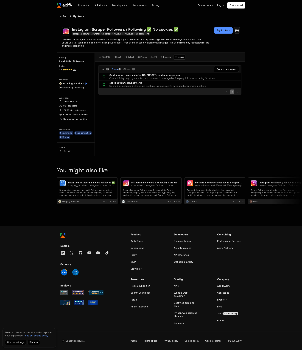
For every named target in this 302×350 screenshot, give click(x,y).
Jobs (227, 313)
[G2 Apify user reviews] (65, 302)
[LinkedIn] (62, 252)
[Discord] (98, 252)
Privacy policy (171, 340)
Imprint (134, 340)
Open (116, 69)
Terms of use (150, 340)
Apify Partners (225, 248)
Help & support (139, 285)
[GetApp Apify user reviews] (64, 292)
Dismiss (33, 342)
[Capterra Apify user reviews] (95, 292)
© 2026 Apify (235, 340)
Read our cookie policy (36, 335)
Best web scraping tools (184, 304)
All (105, 69)
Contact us (223, 292)
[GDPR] (64, 272)
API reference (181, 255)
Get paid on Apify (183, 261)
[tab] (104, 57)
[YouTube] (89, 252)
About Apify (223, 285)
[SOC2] (75, 272)
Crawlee (135, 268)
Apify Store (137, 241)
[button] (143, 234)
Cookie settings (213, 340)
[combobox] (237, 30)
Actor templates (182, 248)
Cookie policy (192, 340)
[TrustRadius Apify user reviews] (79, 302)
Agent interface (139, 306)
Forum (134, 299)
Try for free (223, 30)
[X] (71, 252)
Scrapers (179, 323)
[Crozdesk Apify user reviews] (93, 302)
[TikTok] (106, 252)
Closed (128, 69)
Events (221, 299)
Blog (219, 306)
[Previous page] (226, 92)
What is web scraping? (181, 294)
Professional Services (229, 241)
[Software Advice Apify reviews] (78, 292)
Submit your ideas (141, 292)
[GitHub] (80, 252)
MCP (133, 261)
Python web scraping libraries (185, 314)
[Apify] (64, 5)
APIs (176, 285)
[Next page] (238, 92)
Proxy (134, 255)
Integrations (137, 248)
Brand (220, 320)
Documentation (182, 241)
